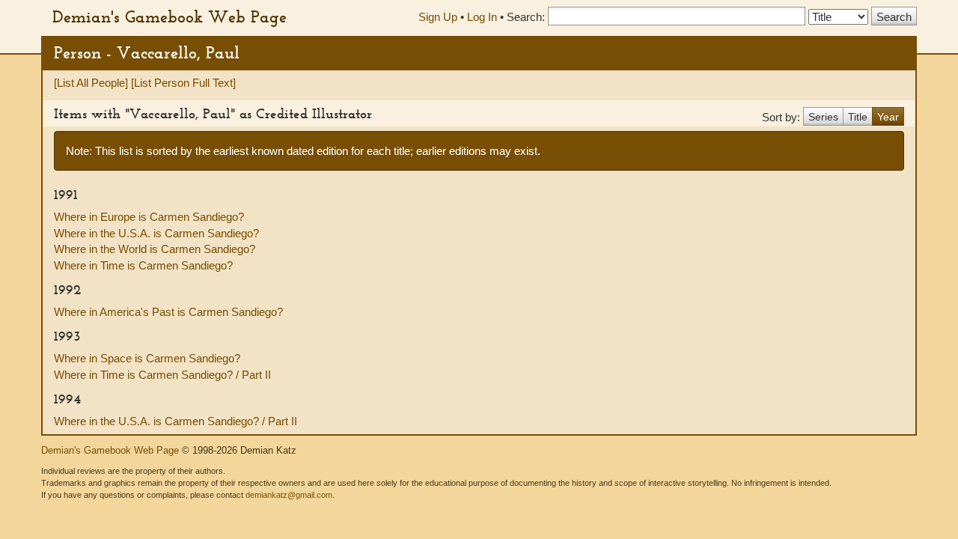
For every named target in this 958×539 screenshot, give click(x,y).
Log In (482, 16)
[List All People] (91, 82)
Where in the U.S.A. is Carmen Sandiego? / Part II (175, 421)
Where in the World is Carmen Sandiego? (154, 249)
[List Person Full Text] (183, 82)
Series (823, 117)
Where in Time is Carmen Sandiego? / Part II (162, 374)
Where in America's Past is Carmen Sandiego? (168, 311)
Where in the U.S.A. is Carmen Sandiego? (156, 233)
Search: (526, 16)
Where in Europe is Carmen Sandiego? (149, 216)
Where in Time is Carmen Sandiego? (143, 265)
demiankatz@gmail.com (288, 494)
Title (857, 117)
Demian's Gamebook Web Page (169, 16)
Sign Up (437, 16)
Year (888, 117)
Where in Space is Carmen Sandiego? (147, 358)
